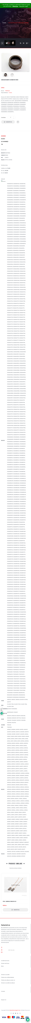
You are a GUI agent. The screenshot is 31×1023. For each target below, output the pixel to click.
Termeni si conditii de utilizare (8, 982)
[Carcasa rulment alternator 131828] (6, 75)
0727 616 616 (11, 950)
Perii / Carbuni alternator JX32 (9, 901)
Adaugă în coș (9, 122)
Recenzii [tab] (3, 138)
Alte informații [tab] (4, 141)
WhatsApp (15, 6)
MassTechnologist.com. (15, 1010)
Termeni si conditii (5, 974)
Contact (3, 991)
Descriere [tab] (3, 136)
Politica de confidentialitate (7, 977)
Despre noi (3, 999)
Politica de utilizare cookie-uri (8, 980)
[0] (26, 43)
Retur (2, 966)
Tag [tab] (2, 144)
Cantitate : (3, 117)
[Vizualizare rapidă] (3, 881)
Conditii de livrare (5, 960)
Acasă (4, 22)
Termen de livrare (5, 963)
